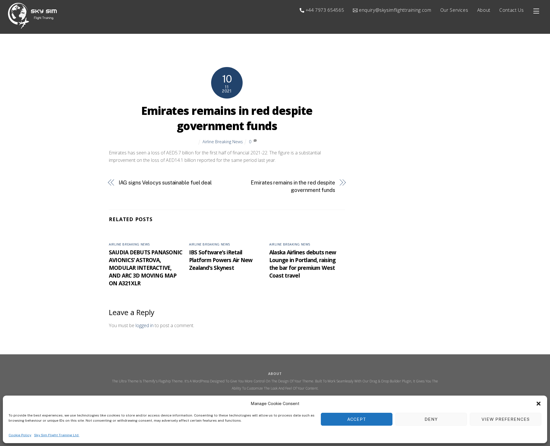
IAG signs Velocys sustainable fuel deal (165, 183)
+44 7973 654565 (324, 10)
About (483, 10)
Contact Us (511, 10)
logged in (144, 325)
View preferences (506, 419)
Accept (356, 419)
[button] (538, 403)
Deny (431, 419)
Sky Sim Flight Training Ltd (56, 435)
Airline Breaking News (223, 141)
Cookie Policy (20, 435)
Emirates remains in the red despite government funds (293, 186)
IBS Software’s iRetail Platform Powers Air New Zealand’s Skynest (220, 260)
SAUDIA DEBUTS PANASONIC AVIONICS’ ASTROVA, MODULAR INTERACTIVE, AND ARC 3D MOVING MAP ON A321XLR (145, 267)
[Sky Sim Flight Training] (32, 26)
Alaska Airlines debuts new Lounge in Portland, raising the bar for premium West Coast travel (302, 263)
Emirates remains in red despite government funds (226, 118)
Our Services (454, 10)
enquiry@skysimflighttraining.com (394, 10)
